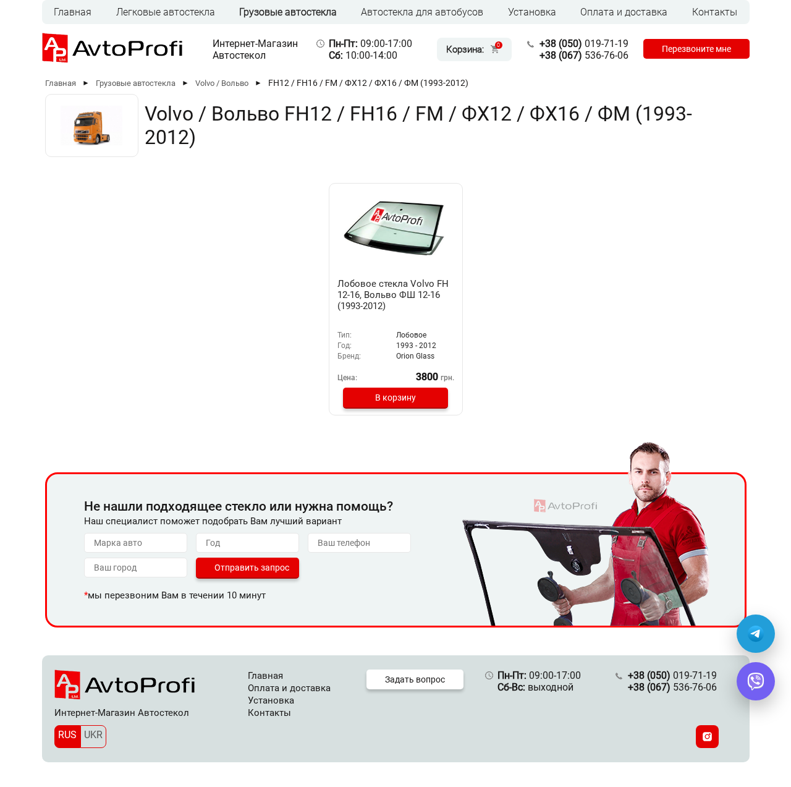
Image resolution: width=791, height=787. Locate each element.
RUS (67, 735)
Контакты (714, 12)
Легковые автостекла (165, 12)
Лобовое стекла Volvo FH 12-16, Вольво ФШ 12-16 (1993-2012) (393, 295)
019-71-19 (583, 43)
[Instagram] (707, 736)
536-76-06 (583, 55)
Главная (72, 12)
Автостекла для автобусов (422, 12)
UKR (93, 735)
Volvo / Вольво (221, 83)
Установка (532, 12)
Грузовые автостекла (288, 12)
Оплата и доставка (623, 12)
